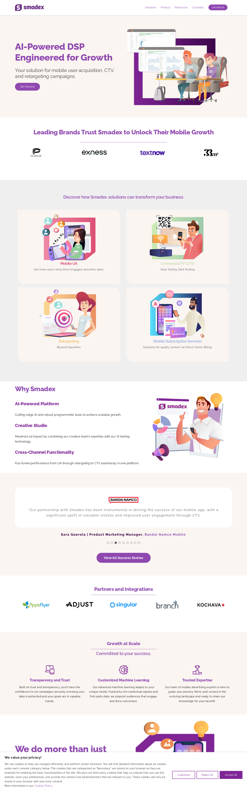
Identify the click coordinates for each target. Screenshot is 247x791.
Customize (183, 774)
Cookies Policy (43, 785)
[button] (108, 547)
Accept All (231, 774)
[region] (123, 771)
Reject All (207, 774)
